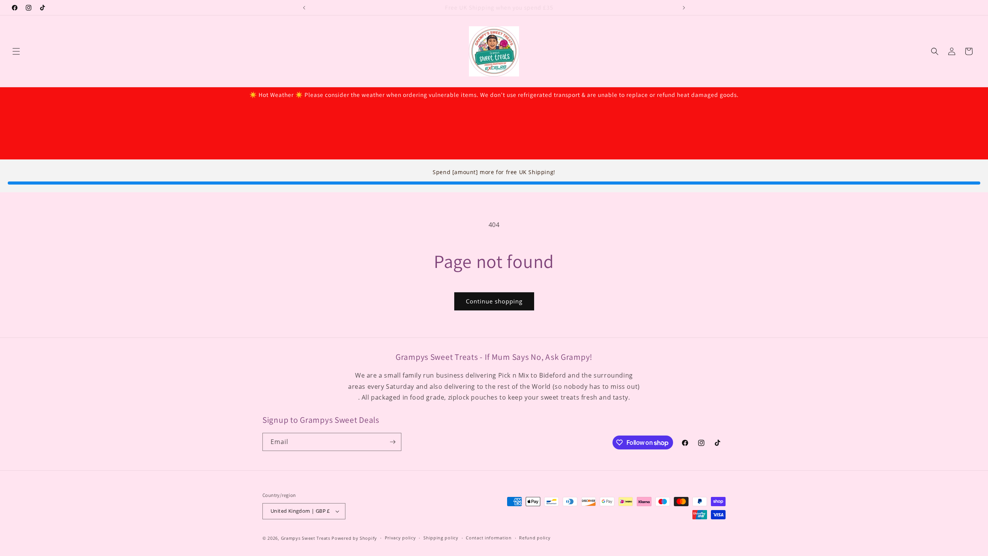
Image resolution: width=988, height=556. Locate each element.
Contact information (488, 538)
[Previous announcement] (304, 7)
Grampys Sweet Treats (305, 538)
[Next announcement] (683, 7)
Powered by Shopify (354, 538)
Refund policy (534, 538)
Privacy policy (400, 538)
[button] (16, 51)
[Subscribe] (392, 442)
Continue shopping (494, 301)
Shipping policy (440, 538)
